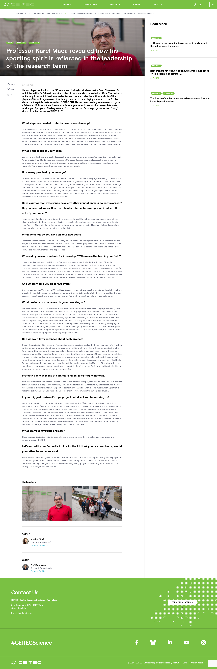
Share (12, 84)
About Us (158, 4)
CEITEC (9, 13)
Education (115, 4)
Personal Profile (38, 545)
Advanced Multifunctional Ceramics (49, 13)
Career (136, 4)
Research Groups (23, 13)
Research (66, 4)
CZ (205, 4)
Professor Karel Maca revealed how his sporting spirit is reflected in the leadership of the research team (110, 13)
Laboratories (90, 4)
